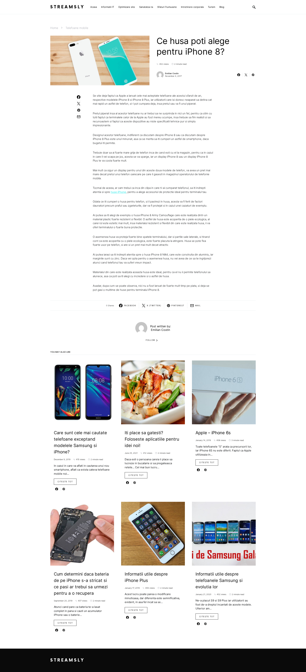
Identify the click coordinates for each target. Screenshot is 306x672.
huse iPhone (118, 192)
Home (54, 28)
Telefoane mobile (77, 28)
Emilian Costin (172, 73)
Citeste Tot (65, 481)
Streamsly (67, 7)
